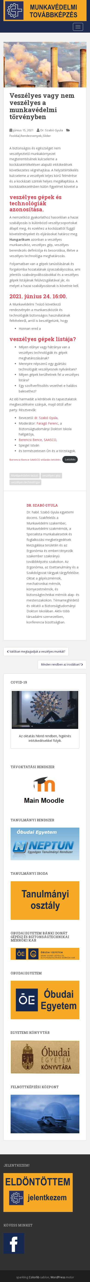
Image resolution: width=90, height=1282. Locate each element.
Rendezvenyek (31, 136)
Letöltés (70, 459)
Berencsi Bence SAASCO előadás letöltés (34, 459)
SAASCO (50, 440)
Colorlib (34, 1277)
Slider (47, 136)
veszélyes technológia (25, 482)
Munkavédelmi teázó (24, 476)
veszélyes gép (51, 476)
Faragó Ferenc (47, 423)
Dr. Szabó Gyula (51, 130)
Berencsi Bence (30, 440)
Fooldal (14, 136)
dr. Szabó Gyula (45, 418)
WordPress (58, 1277)
